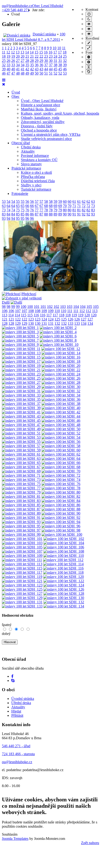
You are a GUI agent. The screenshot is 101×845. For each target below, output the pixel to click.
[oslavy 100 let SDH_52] (61, 433)
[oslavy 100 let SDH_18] (61, 361)
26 (8, 61)
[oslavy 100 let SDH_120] (63, 577)
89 (55, 214)
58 (46, 202)
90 (65, 214)
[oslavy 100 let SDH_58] (61, 446)
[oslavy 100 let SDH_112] (63, 560)
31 (55, 61)
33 (8, 65)
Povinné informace (35, 156)
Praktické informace (26, 168)
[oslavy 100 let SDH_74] (61, 480)
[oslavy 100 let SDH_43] (21, 416)
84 (8, 214)
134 (83, 323)
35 (27, 65)
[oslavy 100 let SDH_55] (21, 442)
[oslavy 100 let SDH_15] (21, 357)
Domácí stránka (44, 34)
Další (6, 302)
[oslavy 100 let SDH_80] (61, 492)
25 (65, 56)
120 (87, 315)
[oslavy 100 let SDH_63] (21, 458)
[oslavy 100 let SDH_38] (61, 404)
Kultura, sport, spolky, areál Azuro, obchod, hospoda (60, 113)
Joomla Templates (15, 839)
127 (83, 319)
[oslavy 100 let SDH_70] (61, 471)
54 (8, 202)
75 (18, 210)
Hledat (16, 711)
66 (27, 206)
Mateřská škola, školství (38, 109)
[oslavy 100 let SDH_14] (61, 353)
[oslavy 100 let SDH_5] (20, 336)
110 (57, 311)
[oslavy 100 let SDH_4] (58, 332)
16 (46, 52)
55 (18, 202)
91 (74, 214)
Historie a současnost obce (40, 105)
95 (18, 218)
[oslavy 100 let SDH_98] (61, 530)
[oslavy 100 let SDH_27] (21, 383)
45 (55, 69)
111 (69, 311)
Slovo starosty (31, 164)
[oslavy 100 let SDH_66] (61, 463)
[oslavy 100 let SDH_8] (58, 340)
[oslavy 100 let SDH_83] (21, 501)
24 (55, 56)
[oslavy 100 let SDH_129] (22, 598)
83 (93, 210)
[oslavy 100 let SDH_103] (22, 543)
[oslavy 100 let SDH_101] (22, 539)
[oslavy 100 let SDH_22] (61, 370)
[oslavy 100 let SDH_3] (20, 332)
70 (65, 206)
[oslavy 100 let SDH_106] (63, 547)
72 (83, 206)
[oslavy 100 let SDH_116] (63, 568)
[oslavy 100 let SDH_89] (21, 513)
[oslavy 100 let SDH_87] (21, 509)
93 (93, 214)
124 (44, 319)
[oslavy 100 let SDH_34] (61, 395)
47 (8, 73)
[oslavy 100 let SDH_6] (58, 336)
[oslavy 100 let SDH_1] (20, 328)
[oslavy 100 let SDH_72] (61, 475)
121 (5, 319)
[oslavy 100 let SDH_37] (21, 404)
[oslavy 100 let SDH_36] (61, 399)
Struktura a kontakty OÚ (39, 160)
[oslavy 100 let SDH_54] (61, 437)
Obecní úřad (21, 143)
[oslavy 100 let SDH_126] (63, 589)
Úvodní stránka (22, 699)
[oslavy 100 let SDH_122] (63, 581)
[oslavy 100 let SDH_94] (61, 522)
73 (93, 206)
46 (65, 69)
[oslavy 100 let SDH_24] (61, 374)
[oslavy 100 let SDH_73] (21, 480)
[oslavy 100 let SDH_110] (63, 556)
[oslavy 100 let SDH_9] (20, 345)
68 (46, 206)
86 (27, 214)
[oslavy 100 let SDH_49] (21, 429)
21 (27, 56)
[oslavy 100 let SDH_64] (61, 458)
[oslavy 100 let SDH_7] (20, 340)
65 (18, 206)
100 (23, 307)
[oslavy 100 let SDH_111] (22, 560)
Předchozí (28, 294)
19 (8, 56)
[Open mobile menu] (3, 80)
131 (44, 323)
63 (93, 202)
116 (36, 315)
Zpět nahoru (90, 843)
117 (49, 315)
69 (55, 206)
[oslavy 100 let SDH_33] (21, 395)
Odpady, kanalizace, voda (40, 118)
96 (27, 218)
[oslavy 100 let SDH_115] (22, 568)
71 (74, 206)
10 (54, 48)
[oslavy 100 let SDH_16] (61, 357)
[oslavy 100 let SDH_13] (21, 353)
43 (37, 69)
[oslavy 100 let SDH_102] (63, 539)
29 (37, 61)
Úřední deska (31, 147)
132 (57, 323)
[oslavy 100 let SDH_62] (61, 454)
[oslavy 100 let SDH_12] (60, 349)
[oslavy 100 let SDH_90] (61, 513)
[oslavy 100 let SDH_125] (22, 589)
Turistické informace (36, 189)
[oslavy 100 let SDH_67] (21, 467)
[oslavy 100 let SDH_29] (21, 387)
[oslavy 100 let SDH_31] (21, 391)
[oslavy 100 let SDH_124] (63, 585)
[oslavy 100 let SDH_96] (61, 526)
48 (18, 73)
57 (37, 202)
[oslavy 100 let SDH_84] (61, 501)
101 (36, 307)
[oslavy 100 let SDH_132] (63, 602)
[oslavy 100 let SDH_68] (61, 467)
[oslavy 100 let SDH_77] (21, 488)
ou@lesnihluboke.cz (17, 6)
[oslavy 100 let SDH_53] (21, 437)
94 (8, 218)
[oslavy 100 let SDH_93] (21, 522)
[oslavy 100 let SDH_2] (58, 328)
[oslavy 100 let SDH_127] (22, 594)
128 (5, 323)
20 (18, 56)
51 (46, 73)
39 (65, 65)
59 (55, 202)
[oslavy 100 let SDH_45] (21, 420)
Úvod (16, 92)
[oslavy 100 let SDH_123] (22, 585)
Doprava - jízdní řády (37, 126)
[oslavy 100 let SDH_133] (22, 606)
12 (8, 52)
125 (57, 319)
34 (18, 65)
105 (89, 307)
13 (17, 52)
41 (18, 69)
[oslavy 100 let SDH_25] (21, 378)
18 (64, 52)
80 (65, 210)
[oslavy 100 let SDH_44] (61, 416)
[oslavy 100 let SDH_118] (63, 572)
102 (50, 307)
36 (37, 65)
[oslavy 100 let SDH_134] (63, 606)
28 (27, 61)
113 (94, 311)
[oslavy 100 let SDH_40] (61, 408)
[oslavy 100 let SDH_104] (63, 543)
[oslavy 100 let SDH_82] (61, 496)
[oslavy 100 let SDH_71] (21, 475)
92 (83, 214)
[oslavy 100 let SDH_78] (61, 488)
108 (31, 311)
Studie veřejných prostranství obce (46, 139)
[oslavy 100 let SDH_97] (50, 290)
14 (27, 52)
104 (76, 307)
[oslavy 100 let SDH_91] (21, 518)
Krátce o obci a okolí (36, 172)
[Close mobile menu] (3, 84)
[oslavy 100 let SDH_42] (61, 412)
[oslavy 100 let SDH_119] (22, 577)
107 (18, 311)
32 (65, 61)
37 (46, 65)
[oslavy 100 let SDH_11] (21, 349)
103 (63, 307)
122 (18, 319)
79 (55, 210)
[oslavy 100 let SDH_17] (21, 361)
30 (46, 61)
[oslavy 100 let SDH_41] (21, 412)
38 (55, 65)
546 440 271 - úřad (16, 746)
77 (37, 210)
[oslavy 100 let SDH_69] (21, 471)
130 (31, 323)
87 (37, 214)
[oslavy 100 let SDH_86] (61, 505)
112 (82, 311)
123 (31, 319)
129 (18, 323)
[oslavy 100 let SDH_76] (61, 484)
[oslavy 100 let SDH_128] (63, 594)
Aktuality (28, 151)
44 (46, 69)
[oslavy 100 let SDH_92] (61, 518)
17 (55, 52)
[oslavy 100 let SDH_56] (61, 442)
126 (70, 319)
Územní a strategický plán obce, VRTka (50, 134)
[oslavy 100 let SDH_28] (61, 383)
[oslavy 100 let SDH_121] (22, 581)
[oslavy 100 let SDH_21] (21, 370)
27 (18, 61)
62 (83, 202)
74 (8, 210)
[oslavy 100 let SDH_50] (61, 429)
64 (8, 206)
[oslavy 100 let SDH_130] (63, 598)
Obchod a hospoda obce (39, 130)
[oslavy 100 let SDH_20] (61, 366)
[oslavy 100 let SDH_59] (21, 450)
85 (18, 214)
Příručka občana (33, 177)
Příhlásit (17, 715)
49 (27, 73)
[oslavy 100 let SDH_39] (21, 408)
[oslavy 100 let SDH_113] (22, 564)
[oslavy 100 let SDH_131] (22, 602)
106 (5, 311)
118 (61, 315)
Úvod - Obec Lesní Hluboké (42, 101)
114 (11, 315)
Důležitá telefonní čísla (38, 181)
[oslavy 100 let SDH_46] (61, 420)
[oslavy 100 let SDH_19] (21, 366)
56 (27, 202)
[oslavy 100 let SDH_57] (21, 446)
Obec (15, 96)
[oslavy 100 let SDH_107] (22, 551)
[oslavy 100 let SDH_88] (61, 509)
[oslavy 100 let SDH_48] (61, 425)
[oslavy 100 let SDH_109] (22, 556)
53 (65, 73)
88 (46, 214)
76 (27, 210)
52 (55, 73)
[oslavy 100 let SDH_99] (21, 534)
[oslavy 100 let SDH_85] (21, 505)
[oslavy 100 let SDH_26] (61, 378)
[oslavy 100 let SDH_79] (21, 492)
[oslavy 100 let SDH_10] (59, 345)
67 (37, 206)
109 (44, 311)
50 (37, 73)
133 (70, 323)
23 (46, 56)
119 (74, 315)
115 (23, 315)
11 (64, 48)
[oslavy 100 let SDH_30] (61, 387)
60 (65, 202)
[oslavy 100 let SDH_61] (21, 454)
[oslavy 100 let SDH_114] (63, 564)
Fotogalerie (20, 194)
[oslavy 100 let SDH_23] (21, 374)
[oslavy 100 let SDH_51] (21, 433)
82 (83, 210)
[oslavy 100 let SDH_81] (21, 496)
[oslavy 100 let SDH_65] (21, 463)
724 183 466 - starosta (18, 754)
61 (74, 202)
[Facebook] (12, 676)
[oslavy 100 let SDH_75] (21, 484)
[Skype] (13, 681)
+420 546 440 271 (15, 10)
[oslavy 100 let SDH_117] (22, 572)
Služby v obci (31, 185)
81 (74, 210)
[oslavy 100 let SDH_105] (22, 547)
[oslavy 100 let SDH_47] (21, 425)
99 (13, 307)
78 (46, 210)
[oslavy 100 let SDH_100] (62, 534)
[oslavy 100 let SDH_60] (61, 450)
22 (37, 56)
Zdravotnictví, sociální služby (43, 122)
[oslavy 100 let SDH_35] (21, 399)
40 (8, 69)
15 (36, 52)
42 (27, 69)
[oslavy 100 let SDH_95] (21, 526)
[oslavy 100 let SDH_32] (61, 391)
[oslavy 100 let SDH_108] (63, 551)
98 (4, 307)
